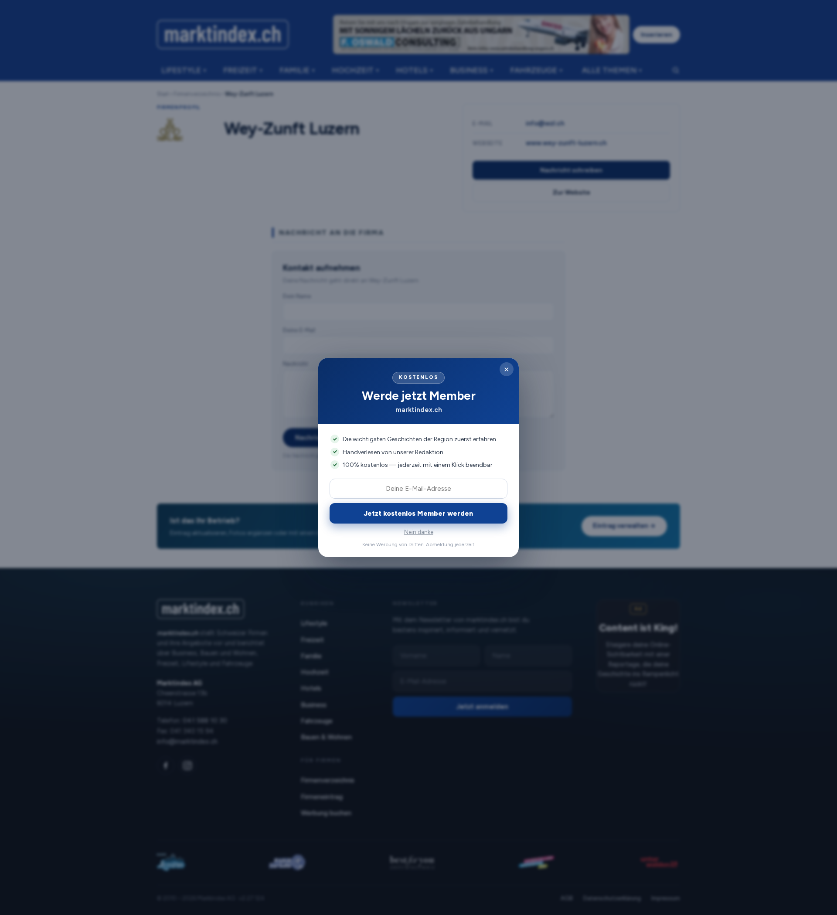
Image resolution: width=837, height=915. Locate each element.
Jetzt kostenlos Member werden (418, 513)
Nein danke (418, 532)
